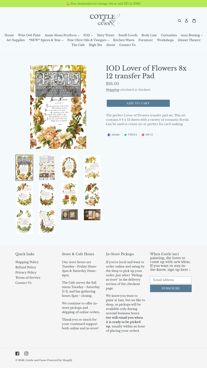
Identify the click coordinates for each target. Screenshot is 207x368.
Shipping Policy (27, 262)
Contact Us (23, 283)
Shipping (112, 89)
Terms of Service (27, 277)
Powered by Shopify (59, 360)
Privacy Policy (26, 272)
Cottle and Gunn (36, 360)
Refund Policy (25, 267)
